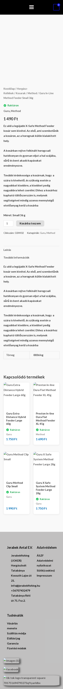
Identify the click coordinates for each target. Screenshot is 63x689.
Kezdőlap (9, 88)
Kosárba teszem (30, 223)
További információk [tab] (16, 257)
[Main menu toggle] (31, 7)
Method (32, 93)
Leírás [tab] (7, 249)
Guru (7, 110)
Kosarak (21, 93)
